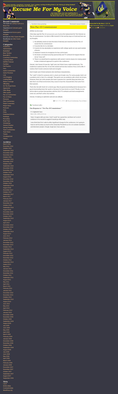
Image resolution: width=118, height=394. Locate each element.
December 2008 (8, 341)
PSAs (5, 112)
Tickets (5, 134)
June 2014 (6, 236)
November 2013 (8, 245)
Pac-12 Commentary (73, 100)
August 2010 (7, 301)
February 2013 (7, 253)
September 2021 (8, 159)
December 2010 (8, 293)
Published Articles (8, 114)
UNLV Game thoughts (17, 37)
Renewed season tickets (77, 24)
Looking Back (7, 79)
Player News (7, 106)
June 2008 (6, 354)
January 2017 (7, 201)
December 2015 (8, 212)
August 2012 (7, 264)
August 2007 (7, 376)
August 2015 (7, 220)
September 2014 (8, 231)
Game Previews (8, 73)
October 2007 (7, 371)
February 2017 (7, 199)
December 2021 (8, 153)
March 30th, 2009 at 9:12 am (38, 114)
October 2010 (7, 297)
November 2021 (8, 155)
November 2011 (8, 273)
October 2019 (7, 172)
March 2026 (7, 144)
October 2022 (7, 148)
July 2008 (6, 352)
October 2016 (7, 205)
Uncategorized (7, 136)
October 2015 (7, 216)
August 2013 (7, 251)
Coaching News (8, 60)
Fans (4, 68)
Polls (4, 110)
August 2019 (7, 177)
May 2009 (6, 330)
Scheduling (6, 123)
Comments (8, 388)
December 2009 (8, 315)
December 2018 (8, 179)
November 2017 (8, 190)
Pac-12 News (82, 100)
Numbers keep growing (39, 24)
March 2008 (7, 360)
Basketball (6, 51)
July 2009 (6, 325)
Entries (7, 386)
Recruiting (6, 119)
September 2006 (8, 378)
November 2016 (8, 203)
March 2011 (6, 286)
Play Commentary (8, 101)
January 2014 (7, 240)
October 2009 (7, 319)
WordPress (106, 25)
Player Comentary (8, 103)
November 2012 (8, 258)
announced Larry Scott (54, 34)
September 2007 (8, 374)
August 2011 (7, 280)
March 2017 (7, 196)
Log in (5, 384)
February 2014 (7, 238)
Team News (6, 132)
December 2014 (8, 225)
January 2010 (7, 312)
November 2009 (8, 317)
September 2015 (8, 218)
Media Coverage (8, 81)
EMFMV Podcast (8, 62)
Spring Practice (8, 127)
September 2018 (8, 185)
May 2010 (6, 306)
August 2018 (7, 188)
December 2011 (8, 271)
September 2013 (8, 249)
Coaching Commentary (10, 57)
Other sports (7, 92)
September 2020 (8, 166)
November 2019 (8, 170)
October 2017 (7, 192)
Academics (6, 46)
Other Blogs (6, 90)
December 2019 (8, 168)
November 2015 (8, 214)
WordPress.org (7, 390)
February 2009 (7, 336)
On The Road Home (9, 86)
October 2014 (7, 229)
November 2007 (8, 369)
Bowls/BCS (6, 55)
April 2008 (6, 358)
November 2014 (8, 227)
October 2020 (7, 164)
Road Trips (6, 121)
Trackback (36, 105)
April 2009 (6, 332)
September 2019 (8, 175)
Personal (6, 99)
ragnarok (36, 112)
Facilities (6, 64)
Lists (4, 75)
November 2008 (8, 343)
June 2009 (6, 328)
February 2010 (7, 310)
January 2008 (7, 365)
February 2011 (7, 288)
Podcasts (6, 108)
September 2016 (8, 207)
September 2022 (8, 150)
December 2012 (8, 255)
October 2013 (7, 247)
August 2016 (7, 210)
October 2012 (7, 260)
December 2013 (8, 242)
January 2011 (7, 290)
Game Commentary (9, 71)
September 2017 (8, 194)
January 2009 (7, 339)
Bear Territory (7, 53)
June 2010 (6, 304)
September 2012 (8, 262)
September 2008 (8, 347)
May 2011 (6, 282)
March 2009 (7, 334)
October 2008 (7, 345)
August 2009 (7, 323)
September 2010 (8, 299)
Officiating (6, 84)
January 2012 (7, 269)
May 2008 (6, 356)
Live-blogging (7, 77)
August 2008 (7, 350)
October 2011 (7, 275)
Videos (5, 138)
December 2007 (8, 367)
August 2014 (7, 234)
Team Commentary (9, 130)
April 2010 (6, 308)
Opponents (6, 88)
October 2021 (7, 157)
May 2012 (6, 266)
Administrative (7, 49)
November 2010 (8, 295)
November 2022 (8, 146)
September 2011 (8, 277)
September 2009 (8, 321)
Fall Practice (7, 66)
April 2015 (6, 223)
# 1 (32, 112)
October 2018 (7, 183)
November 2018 (8, 181)
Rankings (6, 116)
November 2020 (8, 161)
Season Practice (8, 125)
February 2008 (7, 363)
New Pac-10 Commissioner (43, 27)
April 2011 (6, 284)
